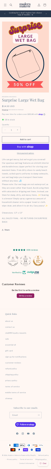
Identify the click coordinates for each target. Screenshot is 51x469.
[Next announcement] (46, 14)
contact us (10, 327)
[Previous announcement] (5, 14)
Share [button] (7, 230)
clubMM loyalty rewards (15, 333)
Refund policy (43, 455)
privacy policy (11, 380)
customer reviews (13, 363)
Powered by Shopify (28, 455)
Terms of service (26, 459)
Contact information (26, 463)
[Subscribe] (38, 415)
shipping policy (11, 374)
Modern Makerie (14, 455)
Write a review (25, 295)
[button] (5, 5)
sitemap (8, 398)
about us (9, 321)
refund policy (11, 368)
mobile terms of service (15, 392)
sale (7, 339)
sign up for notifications (16, 357)
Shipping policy (41, 459)
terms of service (12, 386)
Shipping (5, 109)
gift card (9, 351)
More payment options (25, 153)
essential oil (10, 345)
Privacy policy (12, 459)
